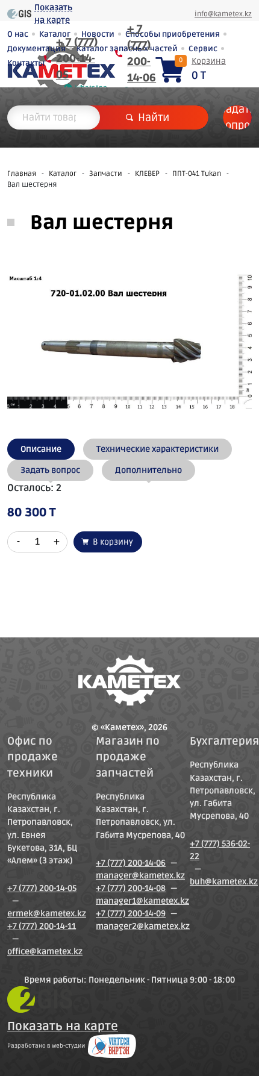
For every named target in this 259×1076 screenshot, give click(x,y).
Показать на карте (53, 13)
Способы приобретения (172, 34)
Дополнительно (148, 470)
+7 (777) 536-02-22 (220, 850)
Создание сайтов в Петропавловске (112, 1046)
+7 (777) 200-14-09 (131, 914)
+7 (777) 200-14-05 (41, 888)
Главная (21, 173)
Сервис (203, 49)
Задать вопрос (237, 117)
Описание (40, 449)
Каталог (62, 173)
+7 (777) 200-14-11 (41, 926)
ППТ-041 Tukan (196, 173)
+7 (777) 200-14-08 (131, 888)
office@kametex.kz (45, 951)
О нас (17, 34)
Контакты (26, 63)
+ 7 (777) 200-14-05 (77, 58)
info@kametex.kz (223, 14)
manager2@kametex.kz (143, 926)
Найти (153, 117)
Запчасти (105, 173)
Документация (36, 49)
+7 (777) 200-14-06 (131, 863)
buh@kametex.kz (224, 882)
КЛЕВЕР (147, 173)
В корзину (113, 542)
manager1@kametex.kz (142, 901)
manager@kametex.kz (140, 876)
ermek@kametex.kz (46, 914)
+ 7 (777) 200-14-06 (141, 53)
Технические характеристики (157, 449)
